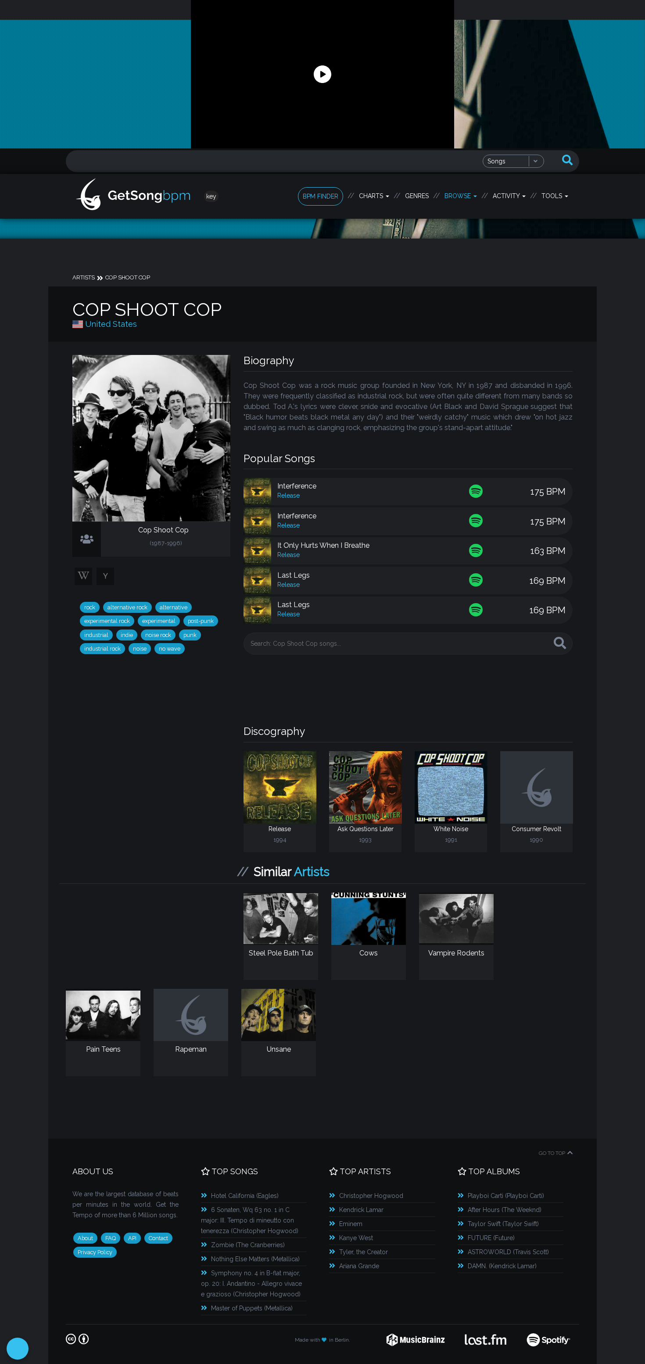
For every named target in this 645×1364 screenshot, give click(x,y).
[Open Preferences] (18, 1349)
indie (127, 635)
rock (89, 607)
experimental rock (107, 621)
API (132, 1238)
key (211, 196)
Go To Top (552, 1153)
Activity (507, 195)
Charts (372, 195)
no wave (169, 648)
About (85, 1238)
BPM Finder (320, 196)
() (245, 1195)
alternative (173, 607)
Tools (552, 195)
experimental (159, 621)
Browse (458, 195)
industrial (96, 635)
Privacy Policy (95, 1252)
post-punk (201, 621)
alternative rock (127, 607)
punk (190, 635)
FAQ (110, 1238)
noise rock (158, 635)
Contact (158, 1238)
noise (140, 648)
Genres (417, 195)
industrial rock (102, 648)
